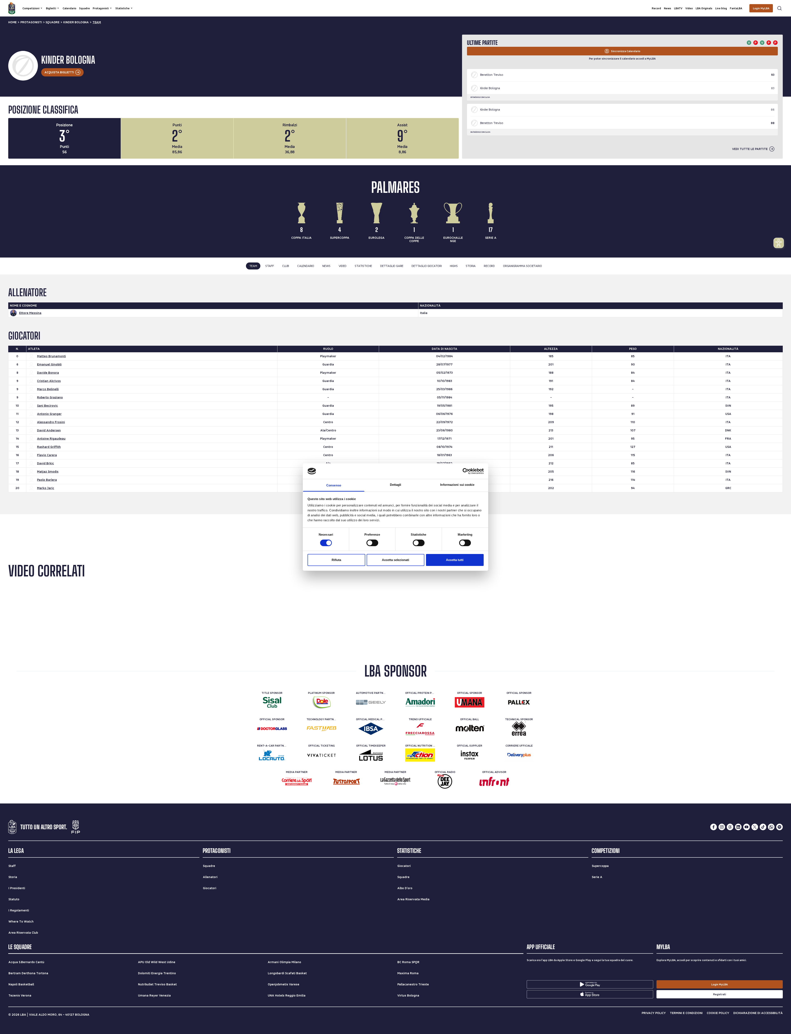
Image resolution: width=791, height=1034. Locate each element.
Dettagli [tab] (395, 484)
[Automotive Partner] (371, 702)
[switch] (372, 543)
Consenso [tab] (333, 485)
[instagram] (721, 827)
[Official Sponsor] (469, 702)
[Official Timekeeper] (371, 755)
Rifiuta (336, 560)
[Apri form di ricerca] (779, 8)
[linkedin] (738, 827)
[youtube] (746, 827)
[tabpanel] (395, 394)
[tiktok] (763, 827)
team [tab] (253, 266)
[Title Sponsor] (272, 702)
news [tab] (326, 266)
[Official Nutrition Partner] (420, 755)
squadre (53, 22)
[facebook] (713, 827)
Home (12, 22)
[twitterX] (754, 827)
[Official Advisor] (494, 781)
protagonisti (31, 22)
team (96, 22)
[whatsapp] (771, 827)
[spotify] (779, 827)
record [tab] (489, 266)
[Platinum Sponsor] (321, 702)
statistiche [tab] (363, 266)
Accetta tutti (454, 560)
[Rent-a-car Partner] (272, 755)
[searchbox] (395, 5)
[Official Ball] (469, 728)
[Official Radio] (445, 781)
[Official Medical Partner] (371, 728)
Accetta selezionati (395, 560)
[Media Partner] (297, 781)
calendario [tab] (305, 266)
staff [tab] (269, 266)
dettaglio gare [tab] (391, 266)
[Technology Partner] (321, 728)
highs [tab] (454, 266)
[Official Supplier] (469, 755)
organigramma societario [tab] (522, 266)
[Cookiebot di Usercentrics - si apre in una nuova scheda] (466, 471)
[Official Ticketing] (321, 755)
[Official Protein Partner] (420, 702)
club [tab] (285, 266)
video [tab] (342, 266)
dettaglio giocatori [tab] (427, 266)
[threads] (730, 827)
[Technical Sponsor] (519, 728)
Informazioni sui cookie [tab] (457, 484)
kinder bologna (76, 22)
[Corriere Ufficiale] (519, 755)
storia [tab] (471, 266)
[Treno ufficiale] (420, 728)
